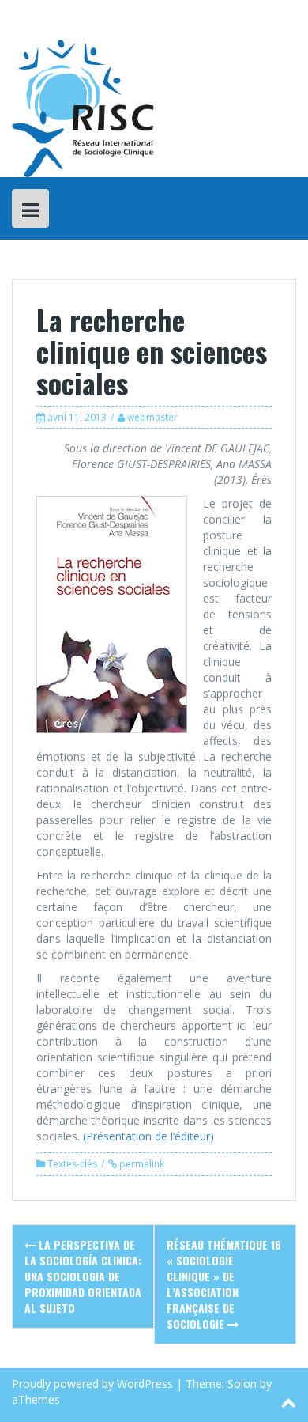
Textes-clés (72, 1164)
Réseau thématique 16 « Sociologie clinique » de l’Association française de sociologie (224, 1284)
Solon (242, 1383)
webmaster (152, 417)
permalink (140, 1164)
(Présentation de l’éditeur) (147, 1136)
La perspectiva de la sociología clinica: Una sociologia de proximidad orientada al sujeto (82, 1276)
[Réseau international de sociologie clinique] (83, 107)
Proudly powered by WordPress (92, 1383)
